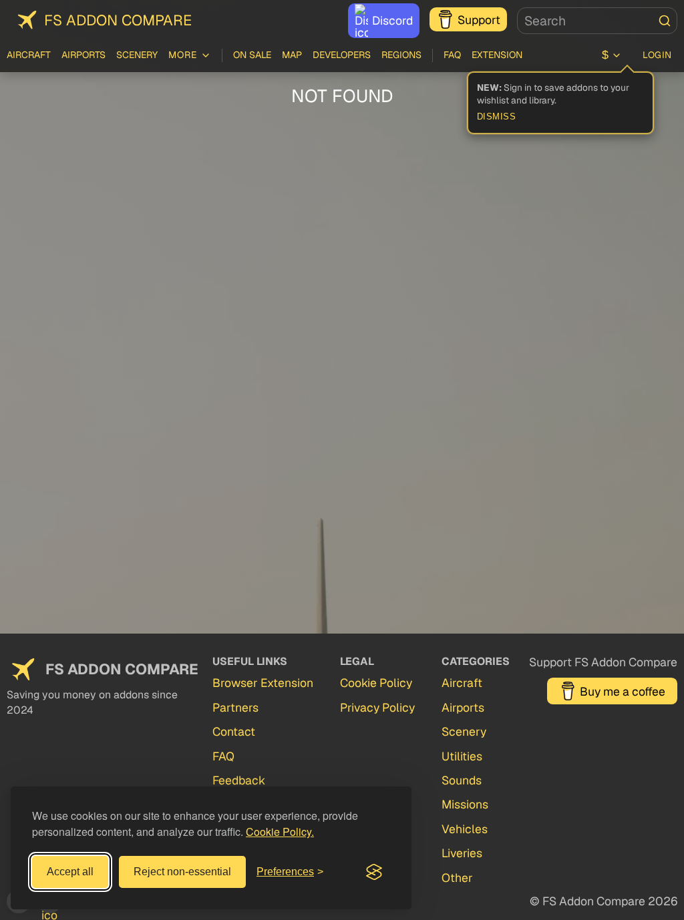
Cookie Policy (376, 682)
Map (292, 55)
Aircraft (29, 55)
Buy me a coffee (622, 691)
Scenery (137, 55)
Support (479, 19)
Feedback (238, 780)
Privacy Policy (377, 707)
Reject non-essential (182, 871)
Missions (465, 804)
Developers (342, 55)
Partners (235, 707)
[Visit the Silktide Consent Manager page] (374, 872)
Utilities (462, 756)
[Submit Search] (664, 20)
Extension (497, 55)
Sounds (462, 780)
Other (457, 877)
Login (657, 55)
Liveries (462, 853)
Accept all (70, 871)
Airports (83, 55)
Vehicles (465, 829)
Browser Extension (262, 682)
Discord (392, 20)
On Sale (252, 55)
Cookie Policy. (280, 831)
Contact (233, 731)
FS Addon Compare (118, 20)
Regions (401, 55)
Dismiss (496, 117)
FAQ (452, 55)
